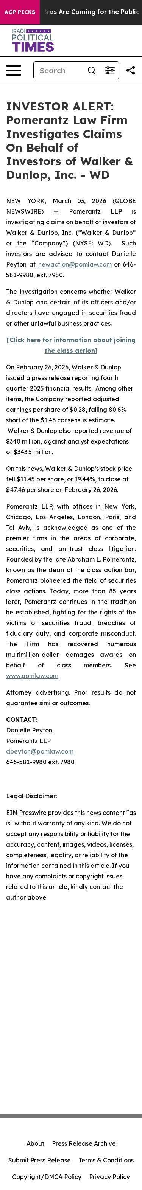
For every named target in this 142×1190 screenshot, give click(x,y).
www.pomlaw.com (32, 676)
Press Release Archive (84, 1143)
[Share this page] (130, 70)
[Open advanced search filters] (110, 70)
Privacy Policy (109, 1177)
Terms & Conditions (106, 1160)
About (35, 1143)
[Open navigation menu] (13, 70)
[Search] (92, 70)
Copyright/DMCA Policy (46, 1177)
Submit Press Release (39, 1160)
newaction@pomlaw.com (75, 264)
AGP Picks (20, 12)
